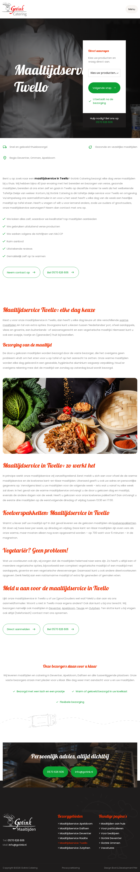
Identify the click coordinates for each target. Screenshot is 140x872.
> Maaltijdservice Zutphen (74, 848)
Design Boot (110, 867)
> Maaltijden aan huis (112, 823)
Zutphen (94, 608)
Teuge (80, 608)
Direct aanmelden (18, 629)
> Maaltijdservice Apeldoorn (75, 823)
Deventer (55, 608)
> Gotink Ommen (109, 843)
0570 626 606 (104, 122)
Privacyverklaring (71, 868)
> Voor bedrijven (109, 833)
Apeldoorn (68, 608)
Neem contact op (18, 272)
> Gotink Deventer (110, 838)
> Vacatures (106, 848)
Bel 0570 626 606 (57, 272)
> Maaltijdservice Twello (72, 843)
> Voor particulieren (111, 828)
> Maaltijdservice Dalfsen (73, 828)
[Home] (14, 9)
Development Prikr (128, 867)
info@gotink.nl (84, 772)
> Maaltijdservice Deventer (74, 833)
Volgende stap (102, 88)
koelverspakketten (124, 523)
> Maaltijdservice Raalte (73, 838)
